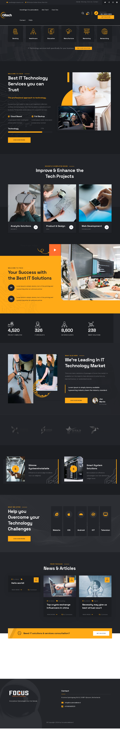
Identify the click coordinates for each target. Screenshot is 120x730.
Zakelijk (78, 2)
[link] (55, 250)
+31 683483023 (70, 706)
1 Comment (33, 590)
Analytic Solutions (21, 226)
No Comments (67, 614)
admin (17, 579)
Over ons (89, 2)
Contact (95, 2)
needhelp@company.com (16, 2)
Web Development (92, 226)
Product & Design (55, 226)
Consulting (61, 601)
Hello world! (17, 583)
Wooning (83, 2)
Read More (16, 590)
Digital (96, 601)
